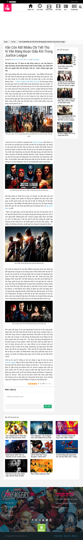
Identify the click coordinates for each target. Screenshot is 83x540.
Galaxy (32, 507)
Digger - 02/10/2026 (61, 508)
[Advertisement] (41, 25)
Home (5, 42)
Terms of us (67, 536)
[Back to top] (78, 534)
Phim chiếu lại (9, 511)
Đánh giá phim (9, 515)
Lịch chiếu (40, 9)
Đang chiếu (49, 9)
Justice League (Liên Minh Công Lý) (27, 81)
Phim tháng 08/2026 (11, 507)
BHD (31, 511)
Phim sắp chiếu (9, 503)
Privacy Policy (58, 536)
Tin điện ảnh (74, 9)
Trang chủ (30, 9)
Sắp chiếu (58, 9)
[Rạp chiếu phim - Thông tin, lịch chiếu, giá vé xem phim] (8, 7)
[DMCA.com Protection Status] (41, 528)
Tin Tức (27, 59)
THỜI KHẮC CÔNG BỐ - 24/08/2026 (66, 503)
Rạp (65, 9)
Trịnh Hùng (35, 59)
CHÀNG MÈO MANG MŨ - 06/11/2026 (67, 499)
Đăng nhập (74, 2)
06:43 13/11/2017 (17, 59)
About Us (74, 536)
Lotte (32, 503)
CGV (31, 499)
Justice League (38, 142)
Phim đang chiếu (10, 499)
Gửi (48, 406)
